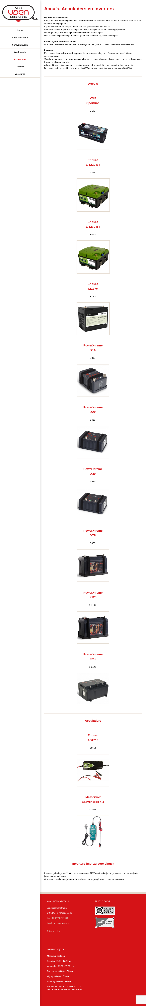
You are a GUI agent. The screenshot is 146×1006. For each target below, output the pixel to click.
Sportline (93, 103)
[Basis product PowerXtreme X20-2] (93, 425)
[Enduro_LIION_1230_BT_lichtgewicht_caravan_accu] (93, 178)
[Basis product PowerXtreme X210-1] (93, 672)
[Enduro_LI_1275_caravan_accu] (93, 302)
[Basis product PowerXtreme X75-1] (93, 549)
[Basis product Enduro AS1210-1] (93, 753)
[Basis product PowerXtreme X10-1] (93, 363)
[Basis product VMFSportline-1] (93, 116)
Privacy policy (53, 931)
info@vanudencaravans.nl (59, 923)
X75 (93, 535)
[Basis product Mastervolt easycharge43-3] (93, 815)
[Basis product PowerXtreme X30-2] (93, 487)
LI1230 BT (93, 226)
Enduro (93, 222)
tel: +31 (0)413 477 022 (57, 918)
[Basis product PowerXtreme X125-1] (93, 610)
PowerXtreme (93, 469)
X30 (93, 473)
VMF (93, 98)
